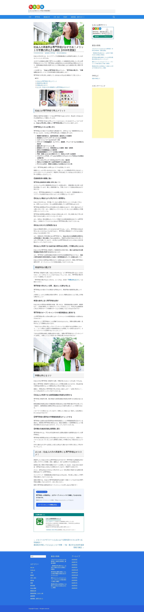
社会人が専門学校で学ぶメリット (47, 81)
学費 (31, 583)
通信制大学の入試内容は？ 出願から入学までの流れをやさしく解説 (58, 585)
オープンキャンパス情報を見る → (48, 504)
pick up (32, 567)
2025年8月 (74, 580)
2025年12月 (75, 570)
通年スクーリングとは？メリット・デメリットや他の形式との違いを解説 (58, 579)
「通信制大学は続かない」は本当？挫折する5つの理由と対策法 (58, 567)
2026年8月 (74, 559)
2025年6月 (74, 585)
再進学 (65, 17)
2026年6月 (74, 564)
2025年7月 (74, 583)
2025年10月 (75, 575)
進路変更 (32, 596)
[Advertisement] (103, 113)
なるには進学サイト (50, 521)
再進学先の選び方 (42, 83)
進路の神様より (96, 78)
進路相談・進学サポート (78, 17)
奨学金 (32, 580)
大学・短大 (57, 17)
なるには (32, 570)
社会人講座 (33, 588)
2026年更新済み (62, 53)
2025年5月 (74, 588)
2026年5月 (74, 567)
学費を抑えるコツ (42, 85)
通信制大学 (47, 17)
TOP (30, 17)
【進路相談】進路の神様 (51, 529)
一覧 (31, 572)
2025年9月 (74, 577)
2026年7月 (74, 562)
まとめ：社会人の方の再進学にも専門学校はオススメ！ (53, 87)
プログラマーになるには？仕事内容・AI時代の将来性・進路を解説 (58, 561)
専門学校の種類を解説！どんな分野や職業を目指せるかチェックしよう (58, 573)
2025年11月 (75, 572)
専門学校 (37, 17)
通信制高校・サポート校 (36, 593)
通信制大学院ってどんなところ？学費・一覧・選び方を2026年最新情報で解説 (59, 546)
